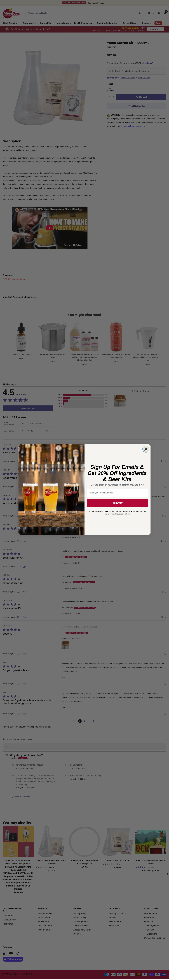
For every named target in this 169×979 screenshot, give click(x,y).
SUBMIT (117, 503)
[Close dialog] (146, 449)
